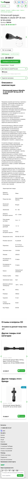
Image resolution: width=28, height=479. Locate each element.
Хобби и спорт (15, 10)
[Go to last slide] (1, 356)
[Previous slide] (2, 37)
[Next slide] (26, 37)
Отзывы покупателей (6, 450)
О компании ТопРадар (7, 446)
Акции (2, 439)
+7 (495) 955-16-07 (6, 428)
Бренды (3, 437)
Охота (22, 10)
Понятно (20, 475)
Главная (3, 10)
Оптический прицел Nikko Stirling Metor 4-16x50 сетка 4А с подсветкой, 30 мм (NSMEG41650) (13, 361)
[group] (14, 37)
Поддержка (4, 457)
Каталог (8, 10)
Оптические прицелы (6, 12)
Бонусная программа (6, 459)
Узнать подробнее (6, 475)
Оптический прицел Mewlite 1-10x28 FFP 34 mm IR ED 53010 (12, 406)
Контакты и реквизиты (7, 448)
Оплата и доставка (6, 455)
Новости (3, 441)
